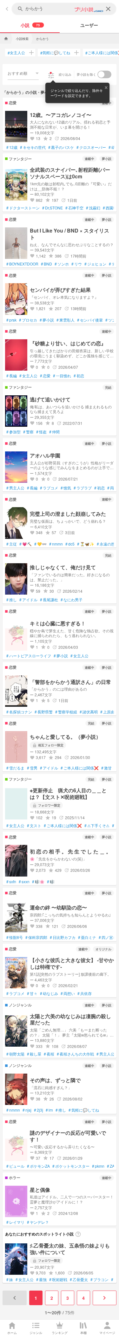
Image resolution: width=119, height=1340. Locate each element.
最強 (41, 1279)
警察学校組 (66, 711)
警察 (28, 431)
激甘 (106, 767)
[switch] (104, 74)
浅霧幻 (93, 207)
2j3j (38, 1110)
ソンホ (62, 263)
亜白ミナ (87, 937)
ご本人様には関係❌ (80, 767)
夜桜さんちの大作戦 (75, 1053)
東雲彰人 (65, 319)
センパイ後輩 (90, 319)
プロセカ (28, 319)
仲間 (54, 431)
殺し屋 (34, 1053)
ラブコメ (49, 487)
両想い (68, 993)
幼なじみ (49, 993)
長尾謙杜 (49, 599)
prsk (11, 319)
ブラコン (99, 1279)
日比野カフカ (63, 937)
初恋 (79, 375)
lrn (49, 1110)
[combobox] (23, 73)
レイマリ (15, 1222)
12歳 (11, 147)
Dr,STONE (52, 207)
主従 (11, 543)
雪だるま (15, 767)
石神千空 (74, 207)
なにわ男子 (72, 599)
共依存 (84, 993)
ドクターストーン (23, 207)
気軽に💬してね (55, 52)
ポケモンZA (38, 1166)
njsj (27, 1110)
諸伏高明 (89, 711)
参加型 (13, 431)
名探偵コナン (19, 711)
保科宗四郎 (36, 937)
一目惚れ (62, 375)
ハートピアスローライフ (28, 655)
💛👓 (40, 543)
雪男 (32, 767)
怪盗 (41, 431)
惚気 (66, 487)
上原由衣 (109, 711)
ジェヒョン (95, 263)
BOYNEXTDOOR (22, 263)
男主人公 (15, 487)
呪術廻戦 (58, 1279)
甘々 (32, 993)
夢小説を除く (86, 74)
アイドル (28, 599)
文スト (34, 825)
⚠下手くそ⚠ (96, 825)
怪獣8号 (14, 937)
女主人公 (16, 52)
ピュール (15, 1166)
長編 (11, 375)
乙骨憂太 (79, 1279)
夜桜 (49, 1053)
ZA (111, 1166)
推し (11, 599)
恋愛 (45, 375)
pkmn (98, 1166)
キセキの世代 (33, 147)
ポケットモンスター (70, 1166)
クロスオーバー (91, 147)
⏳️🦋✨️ (85, 543)
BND (46, 263)
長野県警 (44, 711)
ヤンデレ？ (38, 1222)
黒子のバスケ (61, 147)
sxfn (11, 881)
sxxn (24, 881)
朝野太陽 (15, 1053)
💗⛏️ (25, 543)
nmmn (56, 543)
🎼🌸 (38, 881)
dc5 (70, 543)
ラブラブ (83, 487)
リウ (76, 263)
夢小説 (47, 319)
